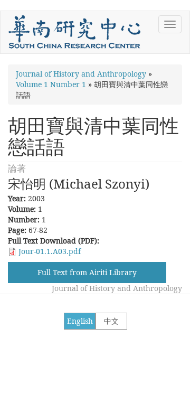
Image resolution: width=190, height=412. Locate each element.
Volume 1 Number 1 (51, 84)
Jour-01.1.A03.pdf (49, 251)
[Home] (74, 32)
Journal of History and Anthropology (81, 74)
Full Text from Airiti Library (87, 272)
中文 (111, 321)
